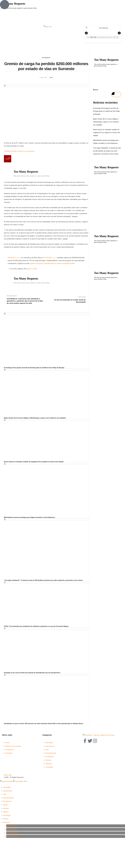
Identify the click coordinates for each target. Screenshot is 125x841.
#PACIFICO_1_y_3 (14, 257)
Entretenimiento (50, 753)
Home (7, 742)
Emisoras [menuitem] (6, 822)
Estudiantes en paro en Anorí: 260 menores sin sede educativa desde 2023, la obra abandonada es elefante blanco (43, 723)
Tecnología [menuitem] (6, 815)
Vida (46, 750)
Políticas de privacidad (13, 746)
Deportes (48, 763)
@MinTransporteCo (37, 263)
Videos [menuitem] (5, 805)
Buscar (95, 89)
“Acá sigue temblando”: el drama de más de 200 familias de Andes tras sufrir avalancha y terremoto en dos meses (43, 580)
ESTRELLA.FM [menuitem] (11, 829)
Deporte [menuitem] (6, 812)
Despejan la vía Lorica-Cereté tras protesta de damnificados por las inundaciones (32, 672)
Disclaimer (9, 753)
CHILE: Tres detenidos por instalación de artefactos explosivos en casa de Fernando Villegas (36, 626)
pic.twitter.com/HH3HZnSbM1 (65, 263)
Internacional (49, 746)
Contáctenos (9, 750)
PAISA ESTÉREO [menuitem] (12, 833)
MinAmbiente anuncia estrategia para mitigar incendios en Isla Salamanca (29, 517)
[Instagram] (95, 741)
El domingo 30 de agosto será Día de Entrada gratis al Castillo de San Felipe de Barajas (34, 367)
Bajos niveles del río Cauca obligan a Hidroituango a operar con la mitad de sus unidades (35, 418)
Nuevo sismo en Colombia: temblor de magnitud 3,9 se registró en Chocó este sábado (34, 461)
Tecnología (49, 767)
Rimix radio (8, 775)
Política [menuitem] (5, 819)
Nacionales (46, 57)
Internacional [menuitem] (7, 791)
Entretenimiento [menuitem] (8, 798)
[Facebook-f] (85, 741)
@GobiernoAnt (49, 263)
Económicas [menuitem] (7, 801)
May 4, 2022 (33, 269)
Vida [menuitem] (4, 794)
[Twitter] (90, 741)
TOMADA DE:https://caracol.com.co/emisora (19, 151)
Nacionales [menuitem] (7, 787)
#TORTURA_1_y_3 (50, 257)
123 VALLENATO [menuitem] (12, 826)
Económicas (49, 756)
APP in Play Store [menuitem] (12, 836)
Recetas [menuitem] (6, 808)
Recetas (48, 760)
